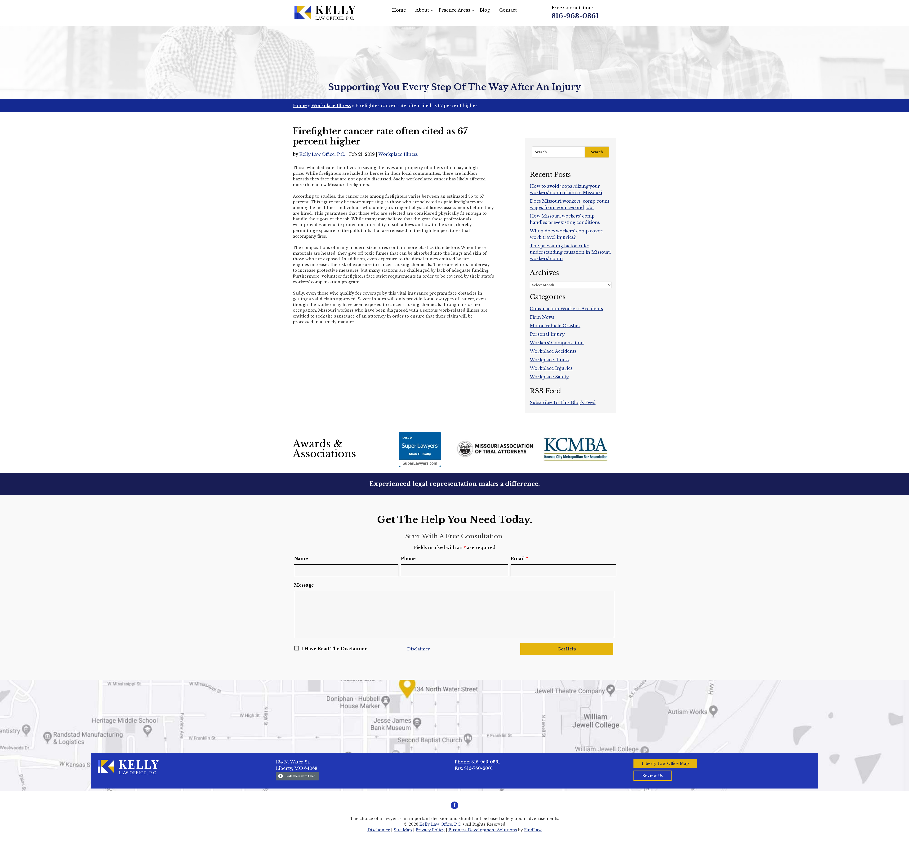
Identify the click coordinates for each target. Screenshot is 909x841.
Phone (408, 558)
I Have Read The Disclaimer (334, 648)
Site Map (403, 830)
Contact (508, 10)
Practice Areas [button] (454, 10)
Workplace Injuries (551, 368)
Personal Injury (547, 334)
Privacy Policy (430, 830)
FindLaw (533, 830)
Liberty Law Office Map (665, 763)
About (422, 10)
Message (304, 585)
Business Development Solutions (482, 830)
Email (519, 558)
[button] (904, 806)
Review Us (652, 775)
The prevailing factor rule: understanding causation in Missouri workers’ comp (570, 252)
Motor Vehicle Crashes (555, 325)
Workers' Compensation (557, 342)
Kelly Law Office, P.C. (322, 154)
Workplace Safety (549, 376)
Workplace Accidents (553, 351)
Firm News (542, 317)
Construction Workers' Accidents (566, 308)
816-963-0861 (575, 16)
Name (301, 558)
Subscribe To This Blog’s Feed (563, 402)
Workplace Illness (398, 154)
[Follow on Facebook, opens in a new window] (454, 805)
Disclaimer (418, 649)
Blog (485, 10)
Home (399, 10)
